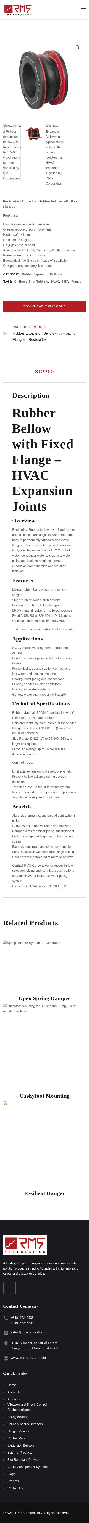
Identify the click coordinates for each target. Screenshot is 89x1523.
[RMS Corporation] (18, 9)
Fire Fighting (38, 282)
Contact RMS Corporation (30, 865)
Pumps (76, 282)
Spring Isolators (18, 1417)
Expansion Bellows (20, 1445)
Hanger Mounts (18, 1431)
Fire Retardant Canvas (23, 1459)
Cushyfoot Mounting (44, 1096)
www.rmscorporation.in (28, 1358)
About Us (14, 1392)
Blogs (11, 1474)
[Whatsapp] (9, 1288)
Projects (13, 1481)
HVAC (55, 282)
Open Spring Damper (44, 998)
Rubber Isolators (19, 1409)
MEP (65, 282)
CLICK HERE (57, 886)
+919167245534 (22, 1323)
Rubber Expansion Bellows (42, 274)
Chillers (20, 282)
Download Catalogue (44, 306)
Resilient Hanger (44, 1193)
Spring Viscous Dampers (25, 1424)
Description (45, 371)
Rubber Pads (16, 1438)
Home (11, 1385)
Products (13, 1399)
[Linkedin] (21, 1288)
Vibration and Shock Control (27, 1404)
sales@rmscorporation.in (28, 1332)
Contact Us (15, 1488)
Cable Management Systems (28, 1467)
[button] (44, 644)
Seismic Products (19, 1452)
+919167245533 (22, 1317)
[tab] (44, 371)
